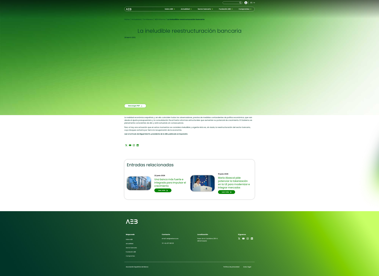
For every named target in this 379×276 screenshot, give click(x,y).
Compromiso (130, 256)
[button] (170, 9)
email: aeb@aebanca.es (170, 239)
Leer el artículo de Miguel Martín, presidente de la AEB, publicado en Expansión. (156, 134)
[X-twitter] (126, 145)
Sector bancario (131, 248)
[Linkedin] (137, 145)
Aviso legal (247, 267)
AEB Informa (160, 19)
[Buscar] (240, 2)
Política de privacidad (231, 267)
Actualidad (136, 19)
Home (127, 19)
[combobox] (231, 2)
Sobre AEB (129, 239)
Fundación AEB (131, 252)
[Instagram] (134, 145)
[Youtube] (130, 145)
